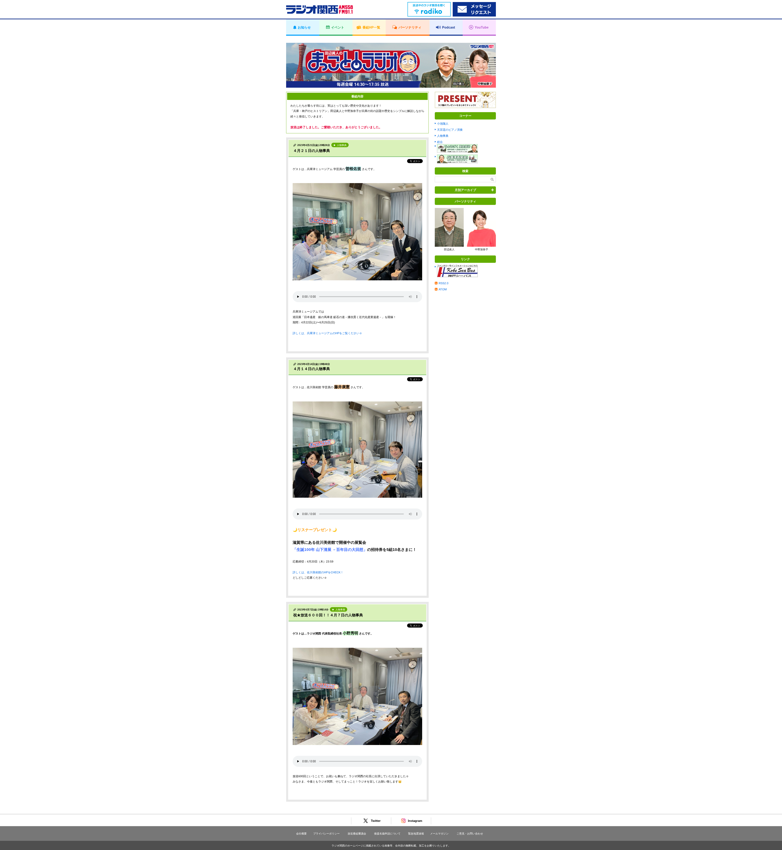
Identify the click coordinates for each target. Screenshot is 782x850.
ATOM (443, 289)
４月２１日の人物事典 (311, 151)
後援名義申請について (387, 833)
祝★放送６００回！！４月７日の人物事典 (328, 615)
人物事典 (442, 135)
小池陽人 (442, 123)
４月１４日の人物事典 (311, 369)
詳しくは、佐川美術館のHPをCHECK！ (318, 572)
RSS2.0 (443, 283)
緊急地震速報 (416, 833)
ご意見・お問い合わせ (470, 833)
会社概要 (301, 833)
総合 (440, 142)
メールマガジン (439, 833)
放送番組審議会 (357, 833)
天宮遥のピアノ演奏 (450, 129)
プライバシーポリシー (326, 833)
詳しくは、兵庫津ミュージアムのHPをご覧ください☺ (327, 333)
